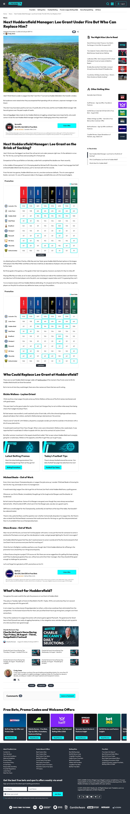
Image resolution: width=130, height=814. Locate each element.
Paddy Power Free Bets (76, 758)
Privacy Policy (7, 760)
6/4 (38, 211)
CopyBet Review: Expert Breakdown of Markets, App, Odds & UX (99, 136)
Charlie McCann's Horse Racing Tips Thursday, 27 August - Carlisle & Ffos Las (15, 651)
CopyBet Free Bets (74, 764)
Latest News (7, 771)
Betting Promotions (13, 467)
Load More (41, 255)
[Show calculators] (112, 4)
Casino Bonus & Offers (43, 749)
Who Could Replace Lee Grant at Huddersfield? (103, 159)
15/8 (74, 216)
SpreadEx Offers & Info (30, 129)
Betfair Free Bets (74, 767)
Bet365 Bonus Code (75, 754)
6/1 (23, 246)
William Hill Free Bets (75, 762)
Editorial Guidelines (9, 758)
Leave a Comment (67, 696)
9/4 (38, 216)
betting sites (42, 380)
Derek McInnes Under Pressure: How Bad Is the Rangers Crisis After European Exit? (100, 44)
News (5, 18)
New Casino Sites (41, 754)
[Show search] (107, 4)
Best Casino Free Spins (43, 756)
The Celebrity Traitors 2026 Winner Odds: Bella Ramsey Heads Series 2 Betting (99, 52)
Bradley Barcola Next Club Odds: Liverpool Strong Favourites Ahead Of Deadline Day (100, 68)
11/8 (23, 211)
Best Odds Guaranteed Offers (111, 758)
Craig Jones (11, 33)
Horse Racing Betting (86, 10)
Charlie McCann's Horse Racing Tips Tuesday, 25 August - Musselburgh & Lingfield (14, 661)
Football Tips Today (53, 467)
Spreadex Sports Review (94, 95)
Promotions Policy (8, 762)
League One (41, 685)
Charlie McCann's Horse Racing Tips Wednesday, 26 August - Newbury (52, 651)
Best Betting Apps (74, 752)
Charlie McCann (11, 642)
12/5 (59, 221)
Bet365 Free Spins (41, 758)
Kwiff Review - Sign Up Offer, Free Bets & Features (99, 104)
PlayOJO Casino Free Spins (44, 764)
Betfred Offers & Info (29, 576)
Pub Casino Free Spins (42, 762)
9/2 (38, 241)
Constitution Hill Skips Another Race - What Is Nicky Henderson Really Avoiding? (100, 76)
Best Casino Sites (41, 752)
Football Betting (53, 10)
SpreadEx (18, 124)
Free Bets (32, 10)
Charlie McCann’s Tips (11, 630)
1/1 (74, 206)
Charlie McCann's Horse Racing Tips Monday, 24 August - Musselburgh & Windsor (52, 661)
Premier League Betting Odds (69, 10)
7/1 (59, 250)
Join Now (58, 794)
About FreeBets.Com (9, 749)
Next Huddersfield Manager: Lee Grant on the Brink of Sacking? (105, 155)
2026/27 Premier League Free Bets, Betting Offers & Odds (112, 763)
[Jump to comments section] (74, 31)
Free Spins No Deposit (108, 752)
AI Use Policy (7, 764)
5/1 (38, 236)
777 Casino (39, 769)
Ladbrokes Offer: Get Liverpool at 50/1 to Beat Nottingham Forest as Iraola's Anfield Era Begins (101, 61)
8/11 (38, 206)
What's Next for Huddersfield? (98, 163)
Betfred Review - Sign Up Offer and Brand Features (99, 128)
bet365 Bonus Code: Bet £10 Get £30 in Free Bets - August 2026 (100, 112)
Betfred (17, 571)
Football (32, 685)
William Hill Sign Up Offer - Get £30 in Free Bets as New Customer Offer (100, 120)
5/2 (24, 226)
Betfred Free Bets (74, 760)
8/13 (59, 206)
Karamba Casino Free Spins (44, 767)
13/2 (23, 250)
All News (98, 10)
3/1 (23, 221)
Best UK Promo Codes (108, 756)
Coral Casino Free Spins (43, 760)
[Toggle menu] (4, 4)
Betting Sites (41, 10)
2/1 (23, 216)
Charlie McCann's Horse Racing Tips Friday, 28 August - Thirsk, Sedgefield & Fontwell (20, 634)
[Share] (78, 31)
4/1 (59, 231)
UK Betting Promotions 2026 (110, 760)
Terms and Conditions (9, 756)
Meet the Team (7, 773)
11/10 (23, 206)
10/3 (59, 226)
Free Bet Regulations (9, 769)
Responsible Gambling (10, 767)
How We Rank (7, 754)
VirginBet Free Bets (75, 756)
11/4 (45, 221)
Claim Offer (67, 126)
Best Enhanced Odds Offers (110, 754)
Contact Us (6, 752)
